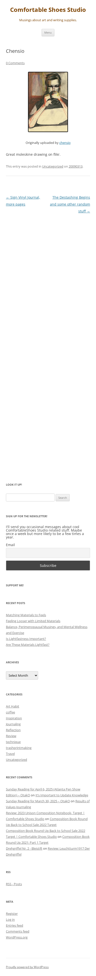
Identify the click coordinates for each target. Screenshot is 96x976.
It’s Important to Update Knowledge (61, 795)
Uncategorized (52, 166)
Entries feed (14, 925)
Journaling (13, 724)
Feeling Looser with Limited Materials (33, 621)
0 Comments (15, 63)
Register (12, 913)
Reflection (13, 730)
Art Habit (12, 706)
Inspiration (14, 718)
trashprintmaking (19, 748)
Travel (10, 753)
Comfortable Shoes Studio (48, 10)
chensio (65, 143)
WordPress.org (17, 937)
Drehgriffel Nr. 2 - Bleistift (24, 848)
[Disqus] (48, 280)
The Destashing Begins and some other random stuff (70, 204)
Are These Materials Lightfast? (27, 644)
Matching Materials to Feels (26, 615)
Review (11, 736)
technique (13, 742)
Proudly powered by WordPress (27, 967)
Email (10, 544)
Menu (48, 32)
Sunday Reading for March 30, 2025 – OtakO (38, 801)
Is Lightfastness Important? (26, 638)
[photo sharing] (48, 130)
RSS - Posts (14, 884)
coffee (10, 712)
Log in (10, 919)
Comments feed (17, 931)
